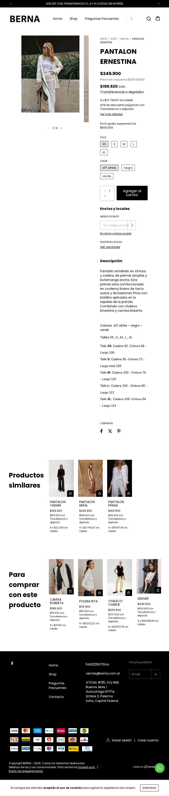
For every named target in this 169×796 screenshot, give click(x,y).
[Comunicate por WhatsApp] (160, 768)
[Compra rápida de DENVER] (157, 590)
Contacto (56, 697)
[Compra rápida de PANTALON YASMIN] (70, 493)
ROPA (114, 39)
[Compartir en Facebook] (101, 431)
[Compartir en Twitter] (110, 431)
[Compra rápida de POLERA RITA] (99, 593)
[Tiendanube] (146, 767)
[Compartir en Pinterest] (118, 431)
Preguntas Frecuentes (102, 18)
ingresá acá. (86, 767)
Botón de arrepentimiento (26, 771)
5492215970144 (97, 664)
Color (103, 161)
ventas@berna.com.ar (103, 673)
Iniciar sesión (122, 740)
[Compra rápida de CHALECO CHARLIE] (128, 592)
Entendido (149, 788)
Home (57, 18)
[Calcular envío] (132, 225)
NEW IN (124, 39)
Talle (103, 137)
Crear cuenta (148, 740)
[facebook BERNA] (12, 663)
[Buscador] (149, 18)
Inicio (103, 39)
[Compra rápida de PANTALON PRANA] (128, 493)
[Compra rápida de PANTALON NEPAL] (99, 493)
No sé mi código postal (115, 233)
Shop (73, 18)
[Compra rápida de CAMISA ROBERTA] (70, 591)
